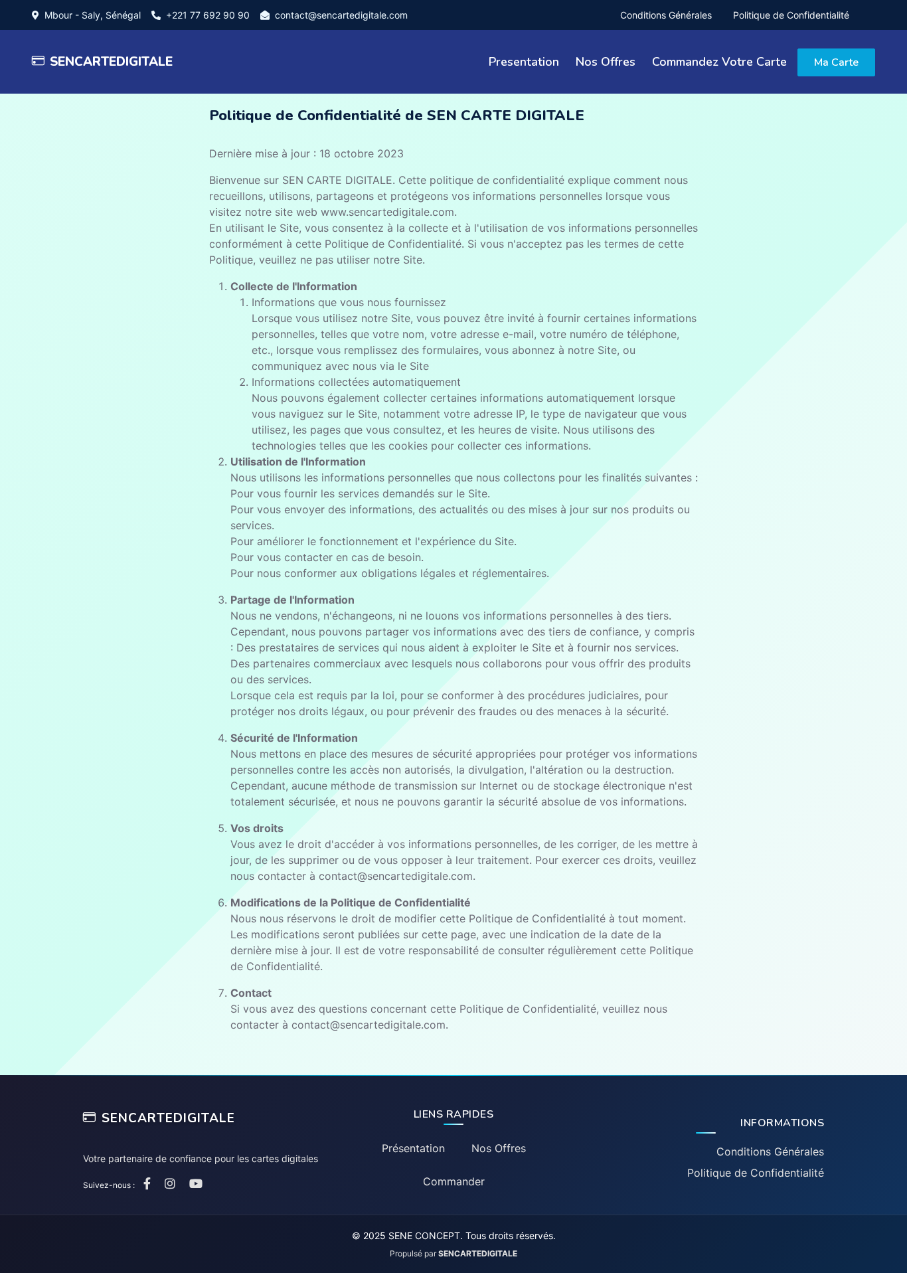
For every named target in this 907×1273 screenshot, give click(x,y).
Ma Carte (836, 62)
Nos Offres (605, 62)
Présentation (413, 1148)
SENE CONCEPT (424, 1235)
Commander (454, 1181)
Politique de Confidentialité (791, 15)
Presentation (524, 62)
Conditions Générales (666, 15)
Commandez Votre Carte (719, 62)
